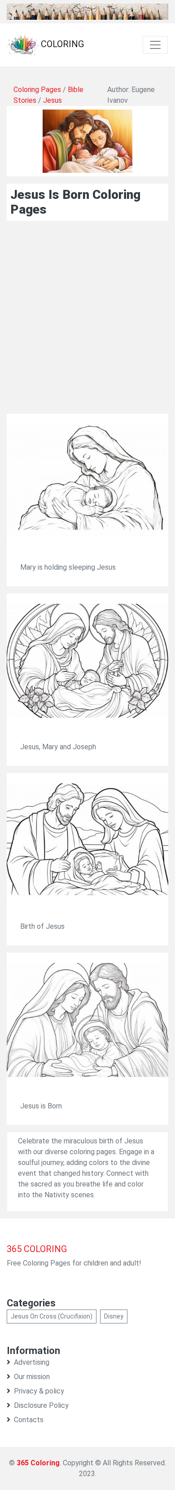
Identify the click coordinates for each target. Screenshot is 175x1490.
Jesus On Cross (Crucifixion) (51, 1316)
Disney (113, 1316)
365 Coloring (38, 1463)
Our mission (32, 1376)
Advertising (31, 1362)
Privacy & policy (39, 1391)
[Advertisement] (87, 326)
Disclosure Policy (41, 1405)
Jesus (52, 100)
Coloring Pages (37, 89)
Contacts (29, 1419)
